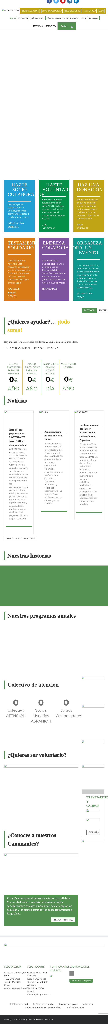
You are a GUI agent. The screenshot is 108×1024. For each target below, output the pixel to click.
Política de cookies (68, 1004)
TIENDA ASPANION (30, 11)
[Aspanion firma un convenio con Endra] (53, 422)
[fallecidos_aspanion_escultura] (93, 706)
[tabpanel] (93, 317)
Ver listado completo (81, 980)
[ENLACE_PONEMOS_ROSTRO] (93, 765)
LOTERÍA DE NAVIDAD (52, 11)
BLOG (101, 11)
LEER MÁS (93, 832)
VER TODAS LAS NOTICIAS (20, 538)
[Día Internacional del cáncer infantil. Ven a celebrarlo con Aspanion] (89, 418)
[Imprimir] (93, 741)
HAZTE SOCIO (90, 11)
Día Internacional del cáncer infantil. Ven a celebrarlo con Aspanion (89, 433)
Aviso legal (88, 1004)
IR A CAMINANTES (63, 919)
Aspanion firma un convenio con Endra (53, 435)
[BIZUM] (93, 677)
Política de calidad (19, 1004)
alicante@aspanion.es (38, 994)
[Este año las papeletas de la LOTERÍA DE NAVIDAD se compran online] (18, 421)
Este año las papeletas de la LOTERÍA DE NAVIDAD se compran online (17, 437)
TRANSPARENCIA (73, 11)
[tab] (89, 310)
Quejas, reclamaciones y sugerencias (42, 1007)
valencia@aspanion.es (15, 988)
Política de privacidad (43, 1004)
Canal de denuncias (74, 1007)
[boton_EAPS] (93, 840)
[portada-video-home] (41, 765)
